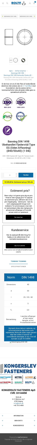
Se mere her (18, 217)
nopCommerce (22, 437)
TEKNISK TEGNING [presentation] (18, 261)
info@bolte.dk (18, 403)
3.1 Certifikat (27, 86)
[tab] (18, 261)
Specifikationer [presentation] (18, 266)
